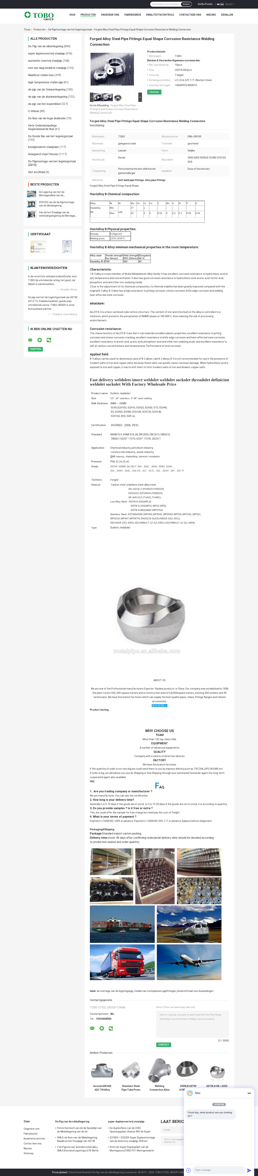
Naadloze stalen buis (41, 75)
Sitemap (29, 1153)
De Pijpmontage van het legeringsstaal (70, 29)
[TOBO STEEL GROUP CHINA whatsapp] (41, 340)
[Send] (249, 1170)
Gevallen (227, 14)
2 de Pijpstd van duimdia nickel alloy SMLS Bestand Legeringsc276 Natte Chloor (77, 1149)
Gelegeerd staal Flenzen (43, 154)
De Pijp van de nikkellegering (45, 46)
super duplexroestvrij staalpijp (46, 53)
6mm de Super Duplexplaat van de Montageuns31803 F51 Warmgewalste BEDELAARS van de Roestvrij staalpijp (132, 1149)
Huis (72, 14)
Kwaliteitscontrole (160, 14)
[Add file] (188, 1170)
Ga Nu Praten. (205, 4)
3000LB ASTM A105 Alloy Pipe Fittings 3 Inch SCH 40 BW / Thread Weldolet (188, 1088)
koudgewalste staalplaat (43, 147)
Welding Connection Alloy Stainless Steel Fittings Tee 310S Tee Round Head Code (159, 1088)
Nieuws (211, 14)
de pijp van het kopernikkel (44, 104)
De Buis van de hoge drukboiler (47, 118)
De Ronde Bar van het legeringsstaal (50, 136)
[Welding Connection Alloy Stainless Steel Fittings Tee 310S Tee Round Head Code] (159, 1070)
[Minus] (249, 1093)
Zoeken (186, 4)
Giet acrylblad (36, 172)
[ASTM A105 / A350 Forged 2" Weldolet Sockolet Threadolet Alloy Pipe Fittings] (216, 1070)
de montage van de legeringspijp (115, 991)
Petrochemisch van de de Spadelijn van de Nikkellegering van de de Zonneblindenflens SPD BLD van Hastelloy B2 (79, 1130)
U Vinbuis (33, 111)
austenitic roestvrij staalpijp (45, 60)
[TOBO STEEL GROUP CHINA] (39, 15)
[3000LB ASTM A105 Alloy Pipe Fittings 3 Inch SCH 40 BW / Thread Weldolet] (188, 1070)
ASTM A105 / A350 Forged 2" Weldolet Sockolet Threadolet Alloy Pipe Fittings (216, 1088)
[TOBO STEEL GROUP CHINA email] (32, 340)
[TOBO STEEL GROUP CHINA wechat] (51, 340)
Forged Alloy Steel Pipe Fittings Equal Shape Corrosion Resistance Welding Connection (114, 109)
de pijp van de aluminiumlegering (47, 96)
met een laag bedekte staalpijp (47, 68)
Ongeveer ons (110, 14)
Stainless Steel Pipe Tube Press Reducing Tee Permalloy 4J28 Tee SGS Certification (130, 1088)
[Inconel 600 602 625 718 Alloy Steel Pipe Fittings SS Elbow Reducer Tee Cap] (102, 1070)
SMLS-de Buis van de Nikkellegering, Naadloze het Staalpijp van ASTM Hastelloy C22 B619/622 (77, 1139)
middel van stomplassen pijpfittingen (155, 991)
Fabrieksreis (132, 14)
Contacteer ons (190, 14)
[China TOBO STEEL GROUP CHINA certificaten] (38, 246)
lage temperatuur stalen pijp (45, 82)
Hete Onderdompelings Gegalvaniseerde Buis (42, 127)
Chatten (154, 92)
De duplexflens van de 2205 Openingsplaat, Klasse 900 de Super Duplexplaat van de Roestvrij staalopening (130, 1130)
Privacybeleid (59, 1172)
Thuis (27, 29)
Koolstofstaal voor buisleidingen (195, 991)
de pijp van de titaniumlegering (46, 89)
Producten (88, 14)
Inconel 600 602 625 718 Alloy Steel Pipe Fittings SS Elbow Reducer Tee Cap (102, 1088)
